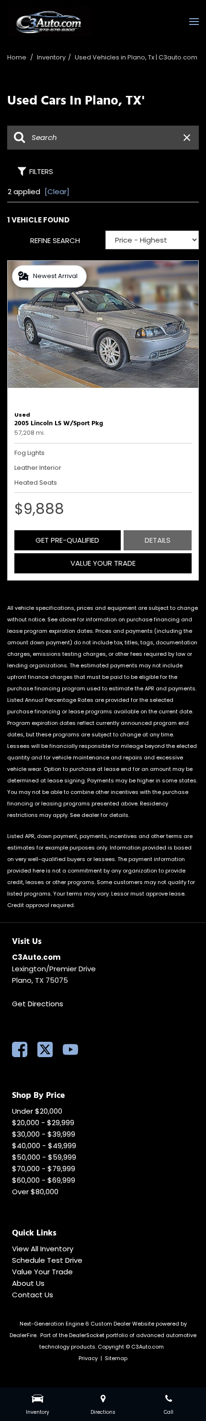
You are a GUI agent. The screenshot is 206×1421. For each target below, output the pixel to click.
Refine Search (55, 240)
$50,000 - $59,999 (44, 1157)
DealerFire (23, 1335)
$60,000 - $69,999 (43, 1180)
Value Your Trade (103, 563)
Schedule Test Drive (47, 1260)
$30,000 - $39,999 (43, 1134)
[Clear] (57, 191)
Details (158, 540)
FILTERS (41, 171)
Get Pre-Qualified (67, 540)
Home (17, 57)
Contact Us (32, 1295)
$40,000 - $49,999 (44, 1146)
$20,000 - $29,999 (43, 1123)
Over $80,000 (35, 1192)
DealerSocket (86, 1335)
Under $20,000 (37, 1111)
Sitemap (116, 1358)
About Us (28, 1283)
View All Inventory (42, 1249)
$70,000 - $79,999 (43, 1169)
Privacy (88, 1358)
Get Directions (37, 1004)
